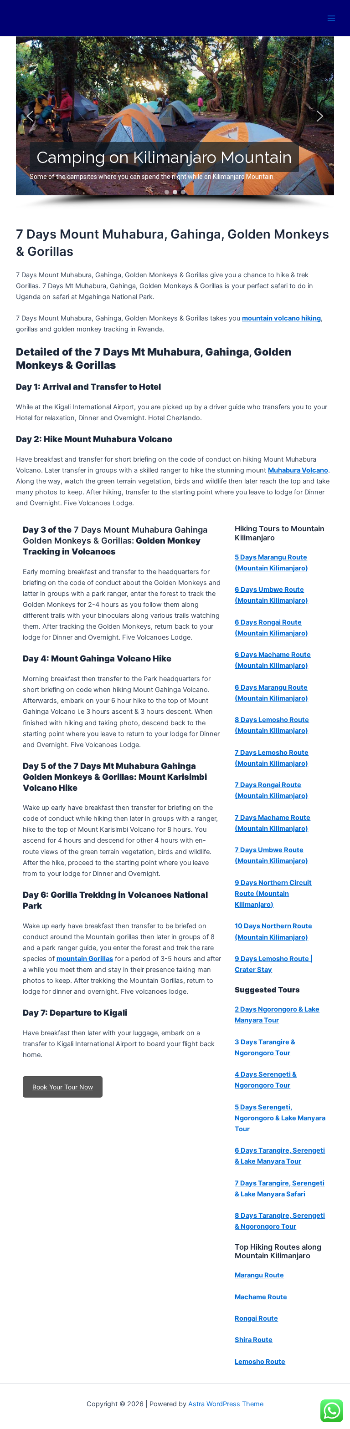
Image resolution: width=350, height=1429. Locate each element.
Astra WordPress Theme (225, 1404)
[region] (175, 122)
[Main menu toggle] (331, 18)
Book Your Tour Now (62, 1087)
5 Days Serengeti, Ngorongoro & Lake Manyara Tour (280, 1118)
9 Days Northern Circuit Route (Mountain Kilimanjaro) (273, 894)
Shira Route (254, 1340)
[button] (30, 116)
